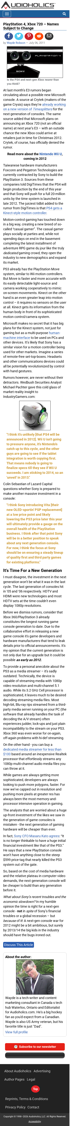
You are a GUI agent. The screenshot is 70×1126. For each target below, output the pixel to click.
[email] (49, 36)
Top (35, 1089)
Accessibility (35, 1121)
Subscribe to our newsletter (37, 1047)
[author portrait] (35, 977)
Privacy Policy (15, 1107)
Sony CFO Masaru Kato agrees (36, 836)
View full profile (16, 1032)
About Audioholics (17, 1071)
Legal (31, 1079)
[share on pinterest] (29, 36)
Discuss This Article (18, 945)
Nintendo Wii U (50, 154)
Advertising (42, 1071)
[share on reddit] (39, 36)
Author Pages (14, 1079)
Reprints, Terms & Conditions (26, 1099)
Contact (33, 1107)
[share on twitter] (19, 36)
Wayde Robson (16, 42)
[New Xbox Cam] (35, 415)
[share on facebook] (8, 36)
